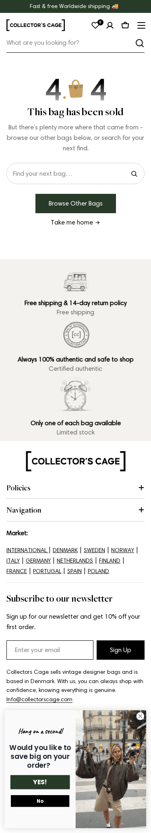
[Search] (140, 43)
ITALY (13, 560)
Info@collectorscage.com (39, 699)
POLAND (98, 571)
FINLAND (109, 560)
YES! (40, 782)
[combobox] (75, 43)
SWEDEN (94, 550)
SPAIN (74, 571)
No (40, 801)
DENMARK (65, 550)
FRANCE (16, 571)
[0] (95, 25)
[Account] (110, 25)
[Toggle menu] (141, 25)
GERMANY (38, 560)
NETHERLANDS (75, 560)
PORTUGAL (47, 571)
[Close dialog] (140, 716)
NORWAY (122, 550)
